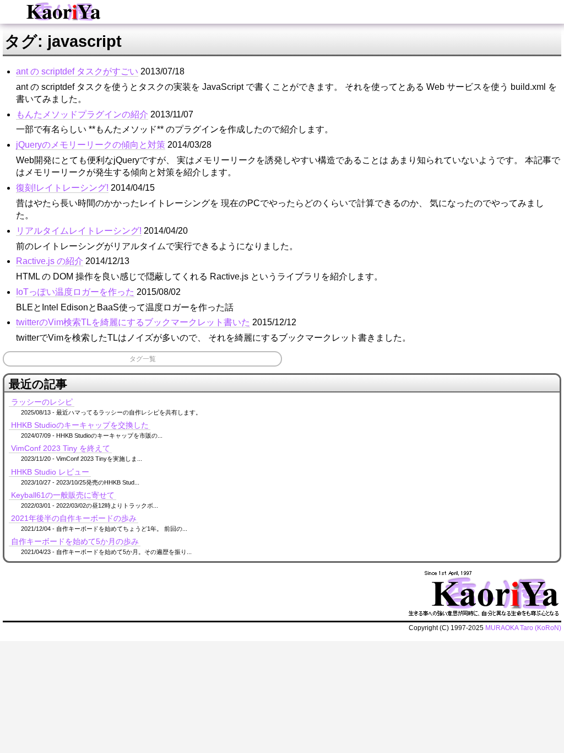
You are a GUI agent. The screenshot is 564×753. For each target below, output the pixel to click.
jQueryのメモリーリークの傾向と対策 (90, 144)
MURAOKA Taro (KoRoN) (523, 628)
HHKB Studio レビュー (50, 471)
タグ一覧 (142, 359)
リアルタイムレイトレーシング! (79, 230)
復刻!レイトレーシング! (62, 187)
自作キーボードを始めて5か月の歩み (75, 541)
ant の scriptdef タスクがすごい (77, 71)
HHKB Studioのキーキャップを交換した (80, 425)
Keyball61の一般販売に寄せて (63, 495)
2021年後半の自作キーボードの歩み (74, 518)
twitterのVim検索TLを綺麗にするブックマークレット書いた (133, 322)
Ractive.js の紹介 (49, 261)
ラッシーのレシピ (42, 401)
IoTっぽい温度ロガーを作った (75, 292)
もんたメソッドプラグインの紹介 (82, 114)
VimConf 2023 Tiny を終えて (60, 448)
